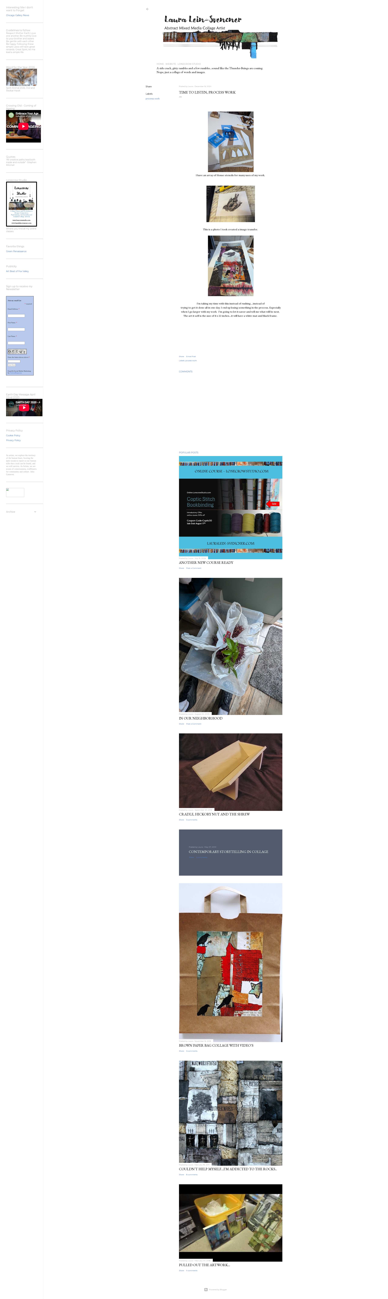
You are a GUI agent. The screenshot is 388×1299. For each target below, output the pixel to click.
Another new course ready (206, 562)
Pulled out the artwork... (204, 1265)
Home (160, 64)
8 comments (191, 1174)
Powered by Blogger (218, 1289)
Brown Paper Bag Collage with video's (216, 1045)
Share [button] (149, 86)
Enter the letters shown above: (18, 357)
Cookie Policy (13, 435)
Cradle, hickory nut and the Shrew (214, 814)
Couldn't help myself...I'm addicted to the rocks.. (228, 1169)
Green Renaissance (16, 251)
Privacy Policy (13, 440)
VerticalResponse (16, 373)
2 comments (201, 857)
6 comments (191, 1051)
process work (153, 98)
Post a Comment (193, 568)
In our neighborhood (200, 718)
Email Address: (13, 309)
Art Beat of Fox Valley (17, 271)
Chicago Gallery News (17, 15)
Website (171, 64)
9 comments (191, 1270)
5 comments (191, 820)
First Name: (12, 323)
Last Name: (12, 336)
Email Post (191, 356)
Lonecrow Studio (189, 64)
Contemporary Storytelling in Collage (228, 851)
